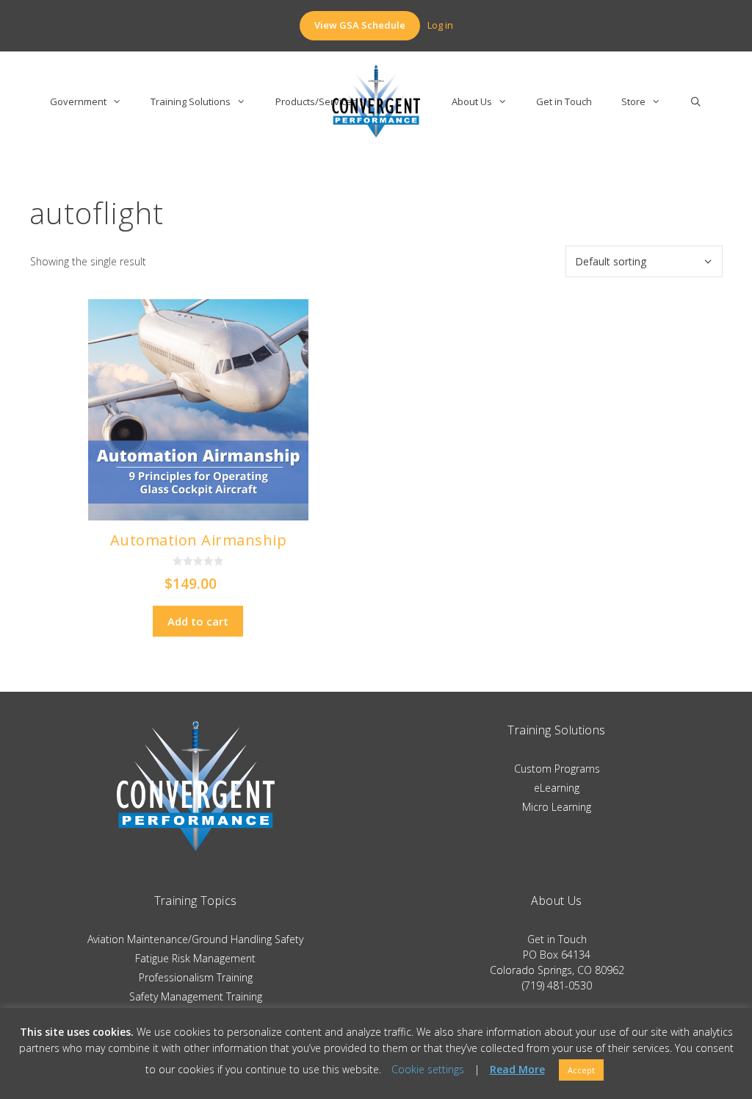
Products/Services (316, 101)
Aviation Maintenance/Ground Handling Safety (195, 939)
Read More (517, 1069)
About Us (472, 101)
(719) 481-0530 (557, 985)
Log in (440, 25)
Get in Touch (564, 101)
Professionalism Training (196, 977)
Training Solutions (191, 101)
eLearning (556, 788)
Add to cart (197, 621)
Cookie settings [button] (427, 1069)
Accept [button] (581, 1069)
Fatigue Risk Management (195, 958)
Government (78, 101)
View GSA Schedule (359, 25)
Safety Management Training (195, 996)
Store (633, 101)
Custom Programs (557, 769)
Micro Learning (556, 807)
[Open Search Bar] (696, 101)
